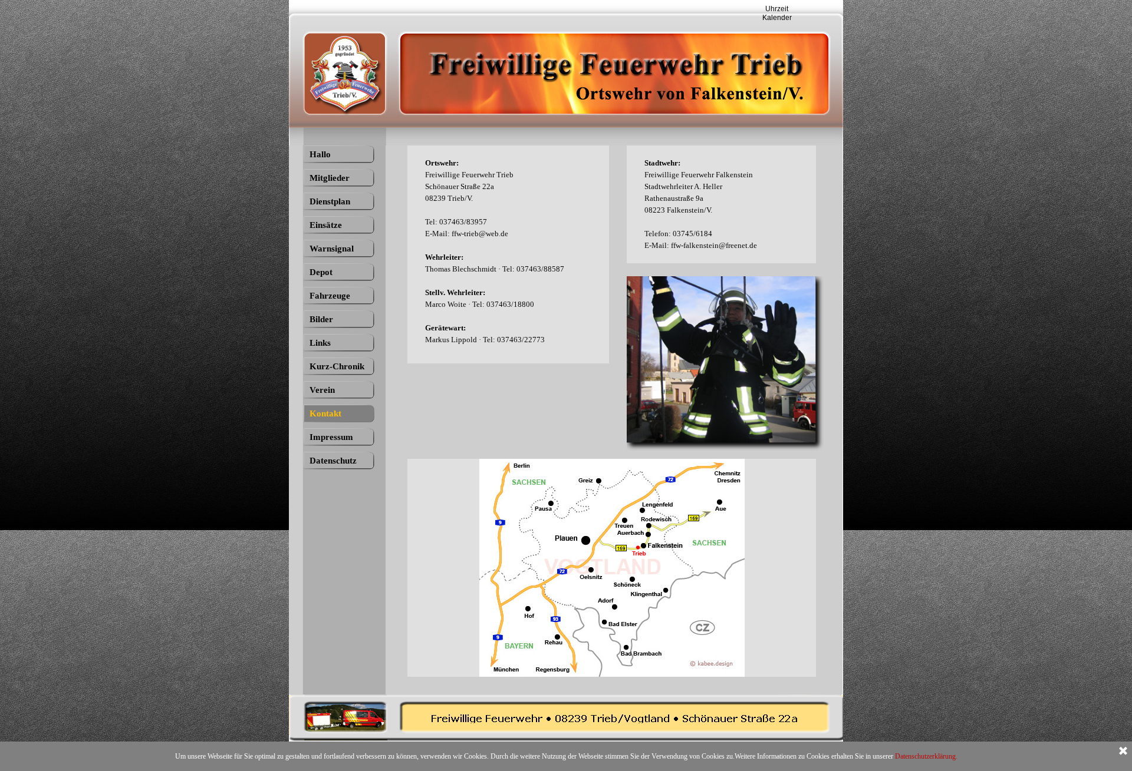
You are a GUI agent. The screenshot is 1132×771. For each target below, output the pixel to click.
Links (320, 343)
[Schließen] (1123, 751)
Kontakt (325, 413)
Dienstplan (330, 201)
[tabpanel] (514, 251)
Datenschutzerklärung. (926, 756)
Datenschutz (333, 460)
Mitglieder (330, 178)
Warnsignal (332, 248)
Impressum (331, 437)
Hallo (320, 154)
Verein (322, 390)
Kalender (777, 18)
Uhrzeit (776, 9)
